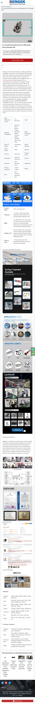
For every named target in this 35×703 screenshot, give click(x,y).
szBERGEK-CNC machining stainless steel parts (22, 664)
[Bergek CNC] (33, 349)
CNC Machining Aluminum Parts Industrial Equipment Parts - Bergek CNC (5, 668)
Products (8, 6)
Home (3, 6)
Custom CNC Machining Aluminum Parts (13, 664)
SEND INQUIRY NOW (17, 60)
